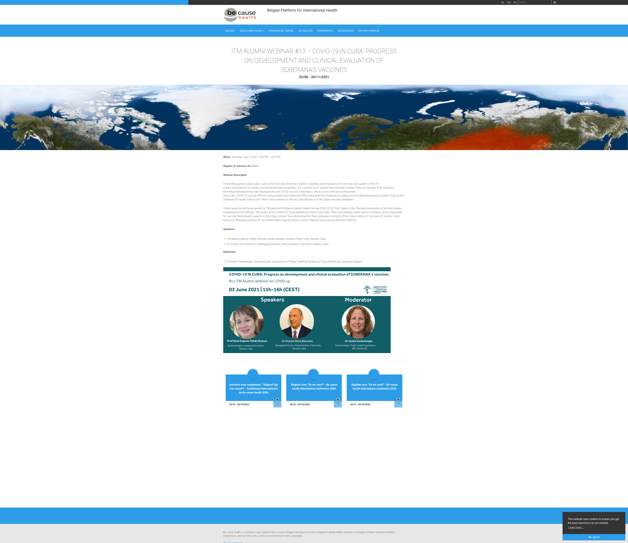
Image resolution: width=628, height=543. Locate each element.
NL (502, 2)
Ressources (346, 30)
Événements (325, 30)
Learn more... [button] (576, 527)
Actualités (305, 30)
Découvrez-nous (251, 30)
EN (508, 2)
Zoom (255, 166)
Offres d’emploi (368, 30)
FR (515, 2)
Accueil (230, 30)
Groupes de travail (281, 30)
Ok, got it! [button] (594, 537)
